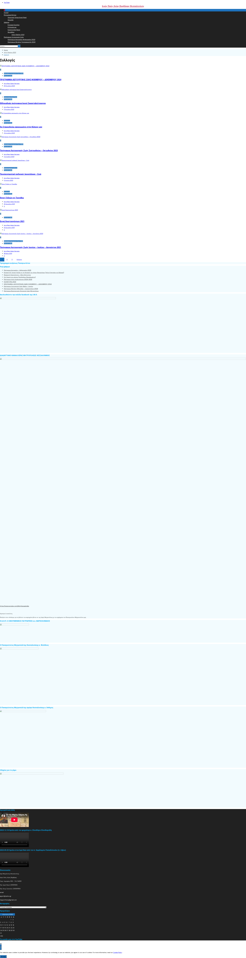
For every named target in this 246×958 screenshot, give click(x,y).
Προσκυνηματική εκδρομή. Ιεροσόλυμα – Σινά (20, 174)
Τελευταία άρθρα (8, 76)
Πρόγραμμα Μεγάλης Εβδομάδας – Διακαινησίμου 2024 (21, 289)
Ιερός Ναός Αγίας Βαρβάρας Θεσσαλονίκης (123, 6)
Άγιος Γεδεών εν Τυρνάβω (12, 198)
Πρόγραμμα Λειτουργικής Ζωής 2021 (13, 241)
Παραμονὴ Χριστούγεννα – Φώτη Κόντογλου (17, 275)
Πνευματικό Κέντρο (10, 15)
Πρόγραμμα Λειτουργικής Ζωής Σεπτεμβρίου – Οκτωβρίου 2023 (29, 150)
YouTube (7, 3)
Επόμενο (19, 259)
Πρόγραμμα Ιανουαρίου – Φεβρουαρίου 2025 (17, 270)
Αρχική (6, 13)
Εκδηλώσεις (7, 121)
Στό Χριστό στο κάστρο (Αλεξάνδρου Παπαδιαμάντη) (20, 277)
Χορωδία (10, 20)
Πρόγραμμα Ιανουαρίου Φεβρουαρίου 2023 (21, 40)
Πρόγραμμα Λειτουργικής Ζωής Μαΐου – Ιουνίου (18, 286)
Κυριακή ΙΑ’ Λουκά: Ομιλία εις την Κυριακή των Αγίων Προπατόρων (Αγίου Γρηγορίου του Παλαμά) (34, 273)
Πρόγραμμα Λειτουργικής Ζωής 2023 (13, 144)
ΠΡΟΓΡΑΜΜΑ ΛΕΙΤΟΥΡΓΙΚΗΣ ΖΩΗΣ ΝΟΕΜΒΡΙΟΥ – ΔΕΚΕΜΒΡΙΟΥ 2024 (30, 79)
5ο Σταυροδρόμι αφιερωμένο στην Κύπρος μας (21, 127)
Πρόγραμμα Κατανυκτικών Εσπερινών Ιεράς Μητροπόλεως (21, 291)
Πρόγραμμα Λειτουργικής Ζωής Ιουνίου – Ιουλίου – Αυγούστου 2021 (30, 247)
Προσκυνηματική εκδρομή (10, 168)
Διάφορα (6, 22)
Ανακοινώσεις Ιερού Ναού (10, 97)
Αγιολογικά (7, 191)
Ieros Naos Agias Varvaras (12, 83)
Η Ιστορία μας (12, 27)
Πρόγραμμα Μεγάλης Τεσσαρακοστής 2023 (21, 42)
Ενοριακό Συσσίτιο (13, 25)
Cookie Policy (117, 952)
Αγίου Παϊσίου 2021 (18, 35)
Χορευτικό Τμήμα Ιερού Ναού (17, 18)
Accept (3, 957)
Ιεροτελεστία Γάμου (14, 30)
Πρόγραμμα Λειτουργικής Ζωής (14, 37)
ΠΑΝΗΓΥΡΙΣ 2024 (10, 282)
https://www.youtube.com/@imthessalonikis (14, 606)
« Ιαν (1, 936)
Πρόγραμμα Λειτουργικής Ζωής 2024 (13, 73)
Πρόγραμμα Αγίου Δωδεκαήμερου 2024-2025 (18, 279)
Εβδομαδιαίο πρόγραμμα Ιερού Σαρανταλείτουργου (23, 103)
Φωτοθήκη (11, 32)
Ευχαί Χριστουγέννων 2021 (12, 221)
